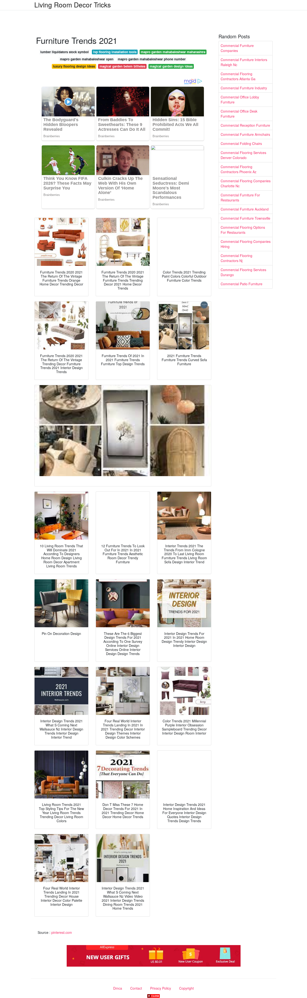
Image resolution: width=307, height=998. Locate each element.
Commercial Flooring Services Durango (243, 272)
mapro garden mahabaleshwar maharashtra (173, 52)
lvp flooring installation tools (114, 52)
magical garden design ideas (171, 66)
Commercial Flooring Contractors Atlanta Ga (238, 76)
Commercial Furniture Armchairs (245, 134)
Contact (136, 988)
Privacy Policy (160, 988)
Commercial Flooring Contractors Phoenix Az (238, 169)
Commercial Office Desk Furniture (239, 114)
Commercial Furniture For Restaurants (240, 197)
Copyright (186, 988)
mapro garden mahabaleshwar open (86, 59)
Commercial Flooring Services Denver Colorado (243, 155)
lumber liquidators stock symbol (64, 52)
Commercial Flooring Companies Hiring (246, 244)
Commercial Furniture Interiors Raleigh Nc (244, 62)
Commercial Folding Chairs (241, 143)
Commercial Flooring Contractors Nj (236, 258)
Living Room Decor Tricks (72, 4)
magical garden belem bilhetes (122, 66)
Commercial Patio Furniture (241, 283)
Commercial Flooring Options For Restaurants (243, 230)
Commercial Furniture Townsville (245, 218)
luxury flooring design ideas (74, 66)
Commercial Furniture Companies (237, 48)
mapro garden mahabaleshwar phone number (152, 59)
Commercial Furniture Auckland (245, 209)
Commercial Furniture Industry (244, 88)
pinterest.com (61, 932)
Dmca (117, 988)
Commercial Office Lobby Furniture (240, 99)
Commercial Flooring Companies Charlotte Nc (246, 183)
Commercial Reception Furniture (245, 125)
